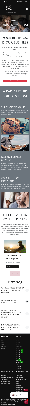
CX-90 (18, 358)
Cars (2, 344)
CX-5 (17, 348)
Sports (3, 348)
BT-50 (18, 362)
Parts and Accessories (7, 377)
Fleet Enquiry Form (15, 81)
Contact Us (19, 387)
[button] (26, 9)
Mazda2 (18, 366)
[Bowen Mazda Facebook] (5, 1)
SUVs (2, 340)
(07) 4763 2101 (22, 1)
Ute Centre (19, 377)
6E (17, 360)
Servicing (3, 375)
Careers (18, 385)
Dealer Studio (11, 404)
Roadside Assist (5, 383)
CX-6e (18, 350)
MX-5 (18, 364)
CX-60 (18, 352)
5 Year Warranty (5, 381)
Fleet (17, 383)
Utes (2, 342)
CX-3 (17, 340)
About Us (19, 375)
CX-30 (18, 342)
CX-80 (18, 356)
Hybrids (3, 346)
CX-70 (18, 354)
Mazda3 (18, 368)
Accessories (4, 379)
